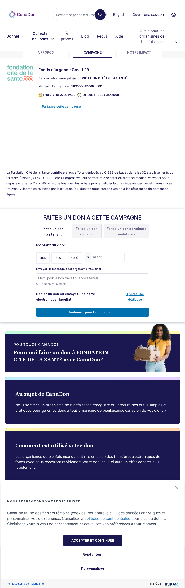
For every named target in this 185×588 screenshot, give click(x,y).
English (119, 14)
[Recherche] (100, 14)
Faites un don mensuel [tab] (86, 231)
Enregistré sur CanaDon (100, 95)
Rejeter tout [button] (93, 554)
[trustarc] (170, 583)
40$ (43, 258)
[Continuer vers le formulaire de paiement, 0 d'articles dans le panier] (175, 14)
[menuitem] (15, 36)
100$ (74, 258)
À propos (67, 36)
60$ (58, 258)
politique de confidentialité (107, 518)
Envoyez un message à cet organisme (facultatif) (68, 269)
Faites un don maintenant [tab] (52, 231)
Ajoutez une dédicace (135, 296)
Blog (85, 36)
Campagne (93, 52)
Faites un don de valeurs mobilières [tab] (126, 231)
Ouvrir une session (148, 14)
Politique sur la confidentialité (25, 583)
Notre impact (139, 52)
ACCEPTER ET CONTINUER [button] (92, 540)
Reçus (102, 36)
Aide (119, 36)
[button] (176, 487)
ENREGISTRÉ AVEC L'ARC (59, 95)
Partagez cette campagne (61, 106)
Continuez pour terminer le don (92, 312)
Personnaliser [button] (92, 568)
